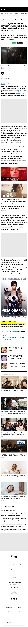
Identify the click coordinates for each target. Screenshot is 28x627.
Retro (19, 615)
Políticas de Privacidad (14, 584)
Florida (2, 13)
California (7, 13)
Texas (11, 13)
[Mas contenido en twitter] (14, 599)
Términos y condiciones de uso (14, 582)
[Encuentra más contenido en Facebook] (2, 43)
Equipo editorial (14, 559)
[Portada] (14, 558)
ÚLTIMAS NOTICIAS (7, 506)
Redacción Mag (7, 76)
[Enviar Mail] (2, 76)
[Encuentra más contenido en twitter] (6, 43)
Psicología (21, 13)
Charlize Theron (21, 337)
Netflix (4, 337)
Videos (19, 607)
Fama (9, 615)
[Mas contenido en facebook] (11, 599)
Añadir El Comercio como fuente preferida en (14, 19)
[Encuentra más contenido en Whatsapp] (9, 43)
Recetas (19, 618)
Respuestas (9, 607)
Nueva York (16, 13)
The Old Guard (7, 339)
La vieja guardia (11, 337)
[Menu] (2, 9)
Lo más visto (6, 345)
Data (19, 611)
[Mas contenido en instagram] (16, 599)
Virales (9, 618)
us (8, 611)
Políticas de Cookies (14, 587)
